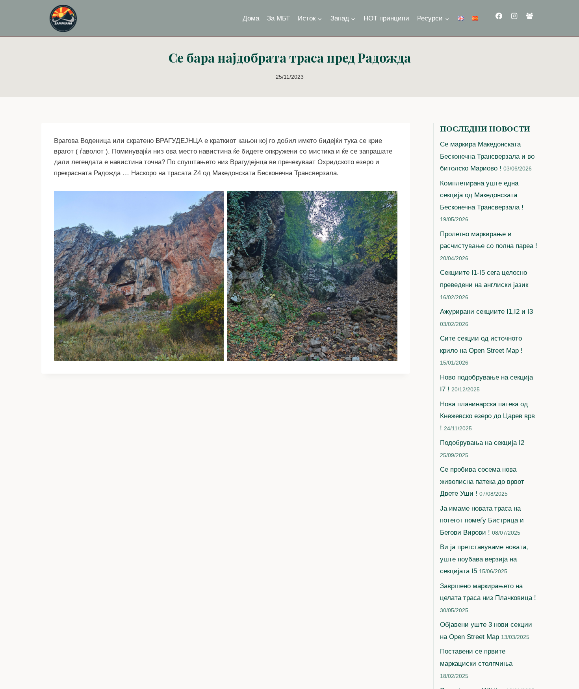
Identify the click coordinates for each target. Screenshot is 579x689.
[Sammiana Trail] (62, 18)
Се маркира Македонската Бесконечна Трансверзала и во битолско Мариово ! (487, 156)
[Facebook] (498, 16)
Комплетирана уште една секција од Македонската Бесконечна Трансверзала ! (481, 195)
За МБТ (278, 18)
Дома (251, 18)
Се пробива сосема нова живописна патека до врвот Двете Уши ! (482, 481)
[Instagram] (514, 16)
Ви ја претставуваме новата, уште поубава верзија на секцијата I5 (484, 559)
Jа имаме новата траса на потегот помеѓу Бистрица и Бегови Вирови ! (482, 520)
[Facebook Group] (529, 16)
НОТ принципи (386, 18)
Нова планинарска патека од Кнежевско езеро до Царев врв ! (487, 416)
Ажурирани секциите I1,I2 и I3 (486, 311)
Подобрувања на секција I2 (482, 442)
